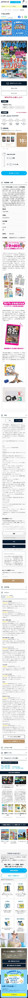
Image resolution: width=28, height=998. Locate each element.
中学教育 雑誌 (16, 767)
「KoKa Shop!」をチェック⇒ (16, 359)
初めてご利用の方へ (14, 875)
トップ (2, 10)
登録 (13, 580)
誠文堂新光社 (3, 16)
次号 (11, 107)
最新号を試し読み (15, 83)
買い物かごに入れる (14, 173)
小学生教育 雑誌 (15, 10)
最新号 (4, 107)
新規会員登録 (14, 870)
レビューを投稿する (13, 741)
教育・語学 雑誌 (8, 10)
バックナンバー (19, 107)
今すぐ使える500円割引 (21, 112)
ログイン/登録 (15, 2)
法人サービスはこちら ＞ (7, 879)
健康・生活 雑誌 (5, 768)
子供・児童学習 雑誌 (17, 768)
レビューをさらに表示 (15, 736)
